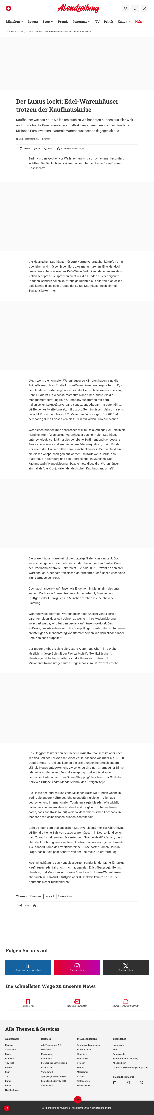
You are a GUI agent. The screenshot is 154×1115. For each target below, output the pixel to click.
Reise (8, 1085)
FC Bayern (10, 1058)
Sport (46, 21)
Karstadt (106, 558)
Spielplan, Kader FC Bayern (54, 1076)
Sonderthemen (84, 1085)
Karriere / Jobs (84, 1049)
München (13, 21)
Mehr (139, 21)
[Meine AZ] (144, 8)
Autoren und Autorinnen (88, 1045)
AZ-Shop (81, 1076)
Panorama (80, 21)
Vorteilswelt (47, 1072)
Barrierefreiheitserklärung (125, 1058)
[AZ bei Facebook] (115, 1083)
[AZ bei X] (141, 1083)
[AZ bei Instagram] (128, 1083)
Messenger (46, 1054)
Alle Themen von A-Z (51, 1045)
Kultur (122, 21)
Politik (108, 21)
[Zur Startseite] (78, 12)
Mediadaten (83, 1072)
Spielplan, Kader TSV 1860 (53, 1081)
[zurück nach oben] (78, 1101)
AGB (115, 1049)
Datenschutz (119, 1054)
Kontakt (81, 1067)
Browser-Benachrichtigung (54, 1063)
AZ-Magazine (83, 1081)
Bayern (33, 21)
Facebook (110, 812)
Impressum (118, 1045)
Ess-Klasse (46, 1067)
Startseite (11, 31)
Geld (28, 31)
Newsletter (46, 1049)
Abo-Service (83, 1058)
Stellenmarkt (47, 1085)
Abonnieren (82, 1054)
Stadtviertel (11, 1049)
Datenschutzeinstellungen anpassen (130, 1067)
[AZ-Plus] (8, 8)
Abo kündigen (119, 1063)
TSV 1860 (9, 1063)
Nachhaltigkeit (12, 1090)
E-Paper (81, 1063)
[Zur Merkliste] (135, 8)
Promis (63, 21)
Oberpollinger (80, 459)
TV (97, 21)
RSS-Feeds (46, 1058)
